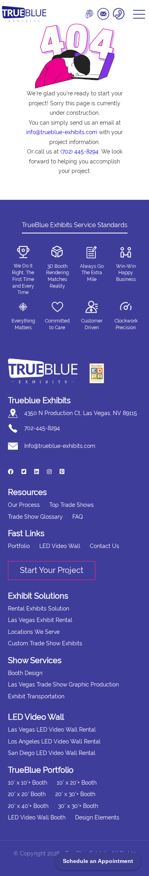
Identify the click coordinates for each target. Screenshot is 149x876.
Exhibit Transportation (36, 696)
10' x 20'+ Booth (77, 782)
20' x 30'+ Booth (75, 794)
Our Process (24, 505)
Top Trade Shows (71, 505)
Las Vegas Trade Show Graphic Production (63, 684)
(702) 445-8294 (79, 151)
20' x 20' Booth (27, 794)
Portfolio (19, 546)
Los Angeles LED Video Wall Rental (54, 741)
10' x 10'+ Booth (27, 782)
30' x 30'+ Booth (78, 806)
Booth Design (25, 673)
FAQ (77, 517)
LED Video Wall (59, 546)
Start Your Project (51, 570)
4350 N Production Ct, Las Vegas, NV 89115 (80, 413)
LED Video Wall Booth (37, 817)
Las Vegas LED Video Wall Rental (52, 729)
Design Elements (97, 817)
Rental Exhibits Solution (38, 608)
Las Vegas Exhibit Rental (40, 620)
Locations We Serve (34, 632)
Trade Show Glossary (35, 517)
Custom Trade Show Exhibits (45, 643)
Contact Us (104, 546)
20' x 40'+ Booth (28, 806)
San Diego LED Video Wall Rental (51, 753)
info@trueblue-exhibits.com (61, 132)
